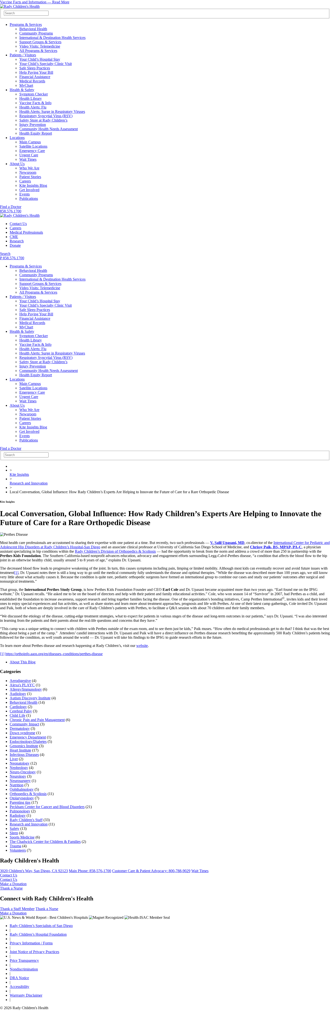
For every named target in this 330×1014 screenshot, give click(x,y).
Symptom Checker (33, 94)
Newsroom (27, 172)
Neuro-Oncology (23, 772)
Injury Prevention (32, 125)
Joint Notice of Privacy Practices (34, 952)
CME (14, 237)
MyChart (26, 85)
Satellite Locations (33, 146)
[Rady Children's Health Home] (20, 6)
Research (17, 241)
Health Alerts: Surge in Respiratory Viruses (52, 111)
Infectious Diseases (24, 755)
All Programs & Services (38, 51)
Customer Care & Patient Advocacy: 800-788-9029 (151, 871)
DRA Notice (19, 978)
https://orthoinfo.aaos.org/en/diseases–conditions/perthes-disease (54, 654)
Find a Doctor (10, 207)
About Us (17, 164)
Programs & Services (26, 24)
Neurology (18, 776)
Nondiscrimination (24, 969)
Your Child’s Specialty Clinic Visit (45, 64)
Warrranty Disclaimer (26, 995)
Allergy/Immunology (26, 689)
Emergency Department (28, 737)
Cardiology (18, 707)
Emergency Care (32, 151)
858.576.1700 (10, 211)
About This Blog (23, 662)
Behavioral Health (33, 29)
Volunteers (18, 850)
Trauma (15, 846)
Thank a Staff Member (17, 909)
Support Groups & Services (40, 42)
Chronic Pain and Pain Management (37, 720)
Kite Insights (19, 474)
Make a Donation (13, 884)
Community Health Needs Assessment (48, 129)
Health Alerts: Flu (32, 107)
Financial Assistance (34, 77)
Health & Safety (22, 90)
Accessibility (19, 987)
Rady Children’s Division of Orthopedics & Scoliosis (115, 551)
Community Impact (24, 724)
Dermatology (20, 728)
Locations (17, 138)
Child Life (17, 715)
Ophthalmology (22, 789)
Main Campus (30, 142)
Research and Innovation (29, 483)
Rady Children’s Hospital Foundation (38, 934)
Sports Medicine (22, 837)
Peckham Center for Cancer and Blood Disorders (47, 807)
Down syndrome (22, 733)
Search (5, 254)
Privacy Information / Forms (31, 943)
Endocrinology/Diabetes (28, 741)
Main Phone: (90, 871)
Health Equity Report (35, 133)
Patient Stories (30, 177)
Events (24, 194)
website (142, 646)
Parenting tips (20, 802)
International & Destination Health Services (52, 38)
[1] (16, 573)
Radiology (18, 815)
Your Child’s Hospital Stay (39, 59)
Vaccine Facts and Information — (34, 2)
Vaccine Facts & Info (35, 103)
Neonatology (19, 763)
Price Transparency (24, 960)
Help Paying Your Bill (36, 72)
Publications (28, 198)
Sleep (14, 833)
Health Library (30, 98)
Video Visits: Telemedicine (39, 46)
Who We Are (29, 168)
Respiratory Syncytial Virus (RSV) (45, 116)
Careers (25, 181)
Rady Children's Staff (26, 820)
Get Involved (29, 190)
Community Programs (36, 33)
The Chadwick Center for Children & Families (45, 842)
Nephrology (19, 768)
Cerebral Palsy (21, 711)
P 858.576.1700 (12, 258)
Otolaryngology (22, 798)
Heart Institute (20, 750)
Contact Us (18, 224)
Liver (14, 759)
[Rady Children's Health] (20, 215)
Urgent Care (28, 155)
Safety (14, 828)
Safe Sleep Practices (34, 68)
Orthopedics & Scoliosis (28, 794)
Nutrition (16, 785)
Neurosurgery (20, 781)
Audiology (18, 694)
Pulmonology (20, 811)
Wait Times (27, 159)
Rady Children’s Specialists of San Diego (41, 926)
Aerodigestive (20, 681)
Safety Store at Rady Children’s (43, 120)
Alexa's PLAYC (22, 685)
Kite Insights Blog (33, 185)
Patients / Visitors (23, 55)
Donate (15, 245)
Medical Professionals (26, 232)
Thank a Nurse (11, 888)
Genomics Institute (24, 746)
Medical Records (32, 81)
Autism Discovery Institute (30, 698)
